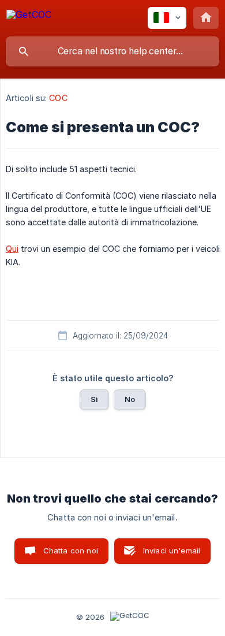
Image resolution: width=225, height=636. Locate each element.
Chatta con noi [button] (70, 550)
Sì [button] (94, 399)
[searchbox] (112, 51)
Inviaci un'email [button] (171, 550)
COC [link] (58, 98)
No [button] (130, 399)
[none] (28, 16)
